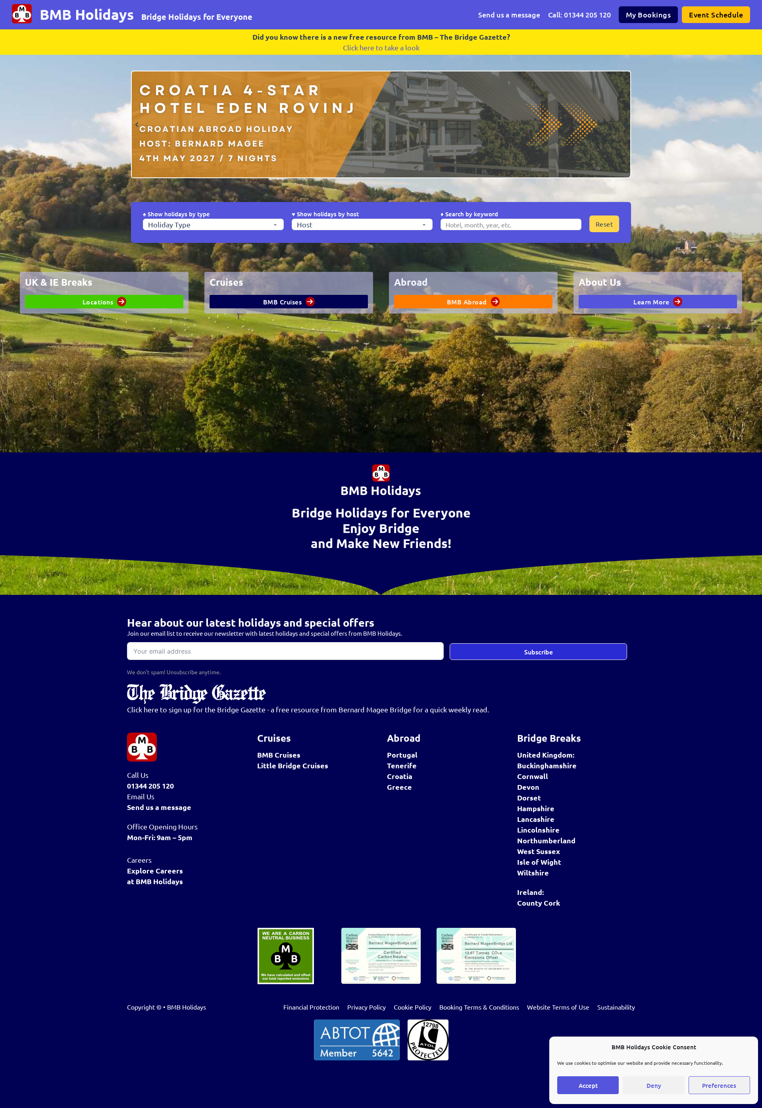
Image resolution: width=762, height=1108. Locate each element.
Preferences (719, 1085)
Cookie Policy (412, 1007)
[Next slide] (625, 125)
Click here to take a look (381, 47)
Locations (98, 301)
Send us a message (509, 14)
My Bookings (648, 14)
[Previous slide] (137, 125)
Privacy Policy (366, 1007)
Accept (588, 1085)
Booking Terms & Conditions (479, 1007)
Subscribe (538, 651)
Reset (604, 224)
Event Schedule (716, 14)
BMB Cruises (282, 301)
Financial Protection (311, 1007)
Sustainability (616, 1007)
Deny (654, 1085)
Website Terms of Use (558, 1007)
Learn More (651, 301)
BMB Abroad (467, 301)
